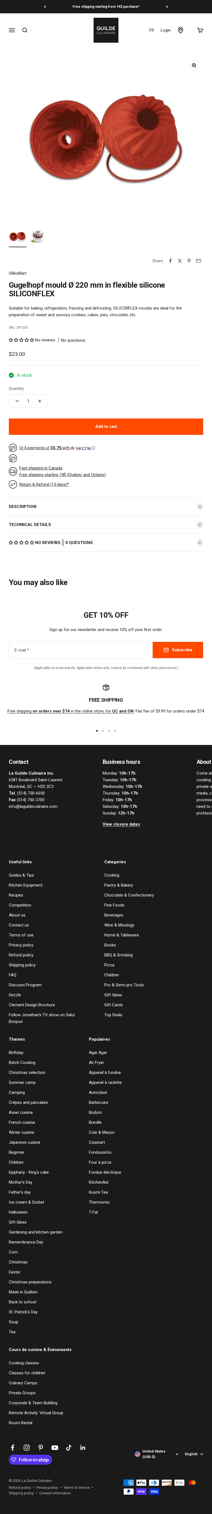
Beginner (17, 1152)
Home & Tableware (121, 935)
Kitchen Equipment (26, 885)
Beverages (113, 915)
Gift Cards (113, 1004)
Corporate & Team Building (33, 1402)
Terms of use (21, 935)
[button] (22, 340)
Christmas (18, 1262)
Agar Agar (98, 1052)
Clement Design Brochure (32, 1004)
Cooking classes (24, 1362)
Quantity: (17, 388)
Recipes (16, 895)
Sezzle (15, 994)
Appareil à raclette (105, 1082)
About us (17, 915)
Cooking (111, 875)
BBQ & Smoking (118, 955)
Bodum (95, 1112)
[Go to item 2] (37, 237)
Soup (13, 1321)
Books (110, 945)
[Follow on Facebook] (12, 1447)
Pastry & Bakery (118, 885)
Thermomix (99, 1202)
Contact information (55, 1493)
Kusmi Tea (98, 1192)
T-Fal (93, 1212)
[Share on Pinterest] (189, 260)
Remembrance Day (26, 1242)
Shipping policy (22, 964)
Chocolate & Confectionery (129, 895)
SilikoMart (17, 273)
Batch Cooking (22, 1062)
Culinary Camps (23, 1382)
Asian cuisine (21, 1112)
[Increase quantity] (40, 401)
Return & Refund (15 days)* (44, 484)
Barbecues (98, 1102)
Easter (14, 1272)
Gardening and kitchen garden (35, 1232)
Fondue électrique (105, 1172)
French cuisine (22, 1122)
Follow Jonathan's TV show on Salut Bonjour (42, 1018)
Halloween (18, 1212)
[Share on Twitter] (179, 260)
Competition (20, 905)
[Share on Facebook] (170, 260)
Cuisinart (97, 1142)
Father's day (20, 1192)
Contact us (19, 925)
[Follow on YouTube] (55, 1447)
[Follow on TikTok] (69, 1447)
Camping (17, 1092)
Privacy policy (21, 945)
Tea (12, 1331)
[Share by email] (198, 260)
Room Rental (20, 1422)
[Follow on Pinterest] (40, 1447)
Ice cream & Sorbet (26, 1202)
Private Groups (22, 1392)
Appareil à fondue (105, 1072)
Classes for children (27, 1372)
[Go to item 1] (17, 237)
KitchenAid (98, 1182)
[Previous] (45, 6)
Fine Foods (114, 905)
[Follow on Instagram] (26, 1447)
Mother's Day (20, 1182)
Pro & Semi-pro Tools (124, 984)
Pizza (109, 964)
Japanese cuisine (24, 1142)
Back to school (22, 1301)
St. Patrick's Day (23, 1311)
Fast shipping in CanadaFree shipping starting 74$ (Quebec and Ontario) (62, 471)
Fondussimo (100, 1152)
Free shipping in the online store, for (70, 711)
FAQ (12, 974)
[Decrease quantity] (17, 401)
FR (151, 30)
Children (111, 974)
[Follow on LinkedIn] (83, 1447)
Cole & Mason (102, 1132)
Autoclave (98, 1092)
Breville (95, 1122)
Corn (13, 1252)
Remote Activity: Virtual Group (36, 1412)
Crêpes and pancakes (28, 1102)
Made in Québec (23, 1292)
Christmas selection (27, 1072)
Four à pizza (100, 1162)
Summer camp (22, 1082)
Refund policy (21, 955)
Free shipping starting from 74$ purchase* (106, 7)
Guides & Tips (21, 875)
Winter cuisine (21, 1132)
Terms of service (76, 1487)
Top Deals (113, 1014)
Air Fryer (96, 1062)
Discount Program (25, 984)
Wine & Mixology (119, 925)
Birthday (16, 1052)
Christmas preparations (30, 1282)
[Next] (167, 6)
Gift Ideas (113, 994)
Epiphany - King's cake (29, 1172)
